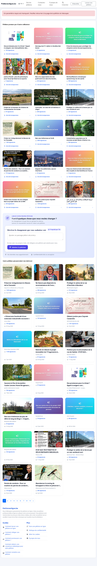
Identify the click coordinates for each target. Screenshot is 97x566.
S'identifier (75, 4)
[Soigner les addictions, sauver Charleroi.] (48, 165)
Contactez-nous (41, 4)
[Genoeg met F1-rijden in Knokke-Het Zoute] (48, 42)
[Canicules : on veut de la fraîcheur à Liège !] (48, 103)
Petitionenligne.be (8, 4)
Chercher (65, 5)
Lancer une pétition (88, 3)
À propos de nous (53, 4)
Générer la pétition (19, 247)
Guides (5, 523)
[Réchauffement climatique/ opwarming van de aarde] (79, 72)
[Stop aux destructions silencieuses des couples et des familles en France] (79, 165)
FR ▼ (22, 3)
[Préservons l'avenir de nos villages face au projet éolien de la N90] (17, 195)
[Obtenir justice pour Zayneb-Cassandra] (48, 195)
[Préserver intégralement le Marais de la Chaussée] (17, 134)
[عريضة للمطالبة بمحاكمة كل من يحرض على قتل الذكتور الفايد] (79, 195)
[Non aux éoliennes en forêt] (48, 133)
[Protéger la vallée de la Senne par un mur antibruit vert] (79, 103)
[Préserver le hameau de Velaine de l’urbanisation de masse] (17, 103)
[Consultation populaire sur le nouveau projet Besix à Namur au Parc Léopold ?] (79, 134)
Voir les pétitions (29, 4)
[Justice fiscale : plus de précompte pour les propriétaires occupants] (17, 72)
